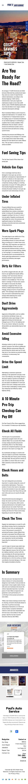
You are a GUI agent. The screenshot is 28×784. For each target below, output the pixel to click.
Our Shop (5, 742)
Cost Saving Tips (9, 64)
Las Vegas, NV (10, 638)
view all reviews (14, 656)
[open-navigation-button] (3, 5)
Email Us (23, 760)
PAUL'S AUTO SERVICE (10, 62)
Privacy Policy (15, 773)
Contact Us (6, 753)
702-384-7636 (13, 715)
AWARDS (5, 747)
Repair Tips (21, 62)
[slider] (14, 627)
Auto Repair (6, 745)
